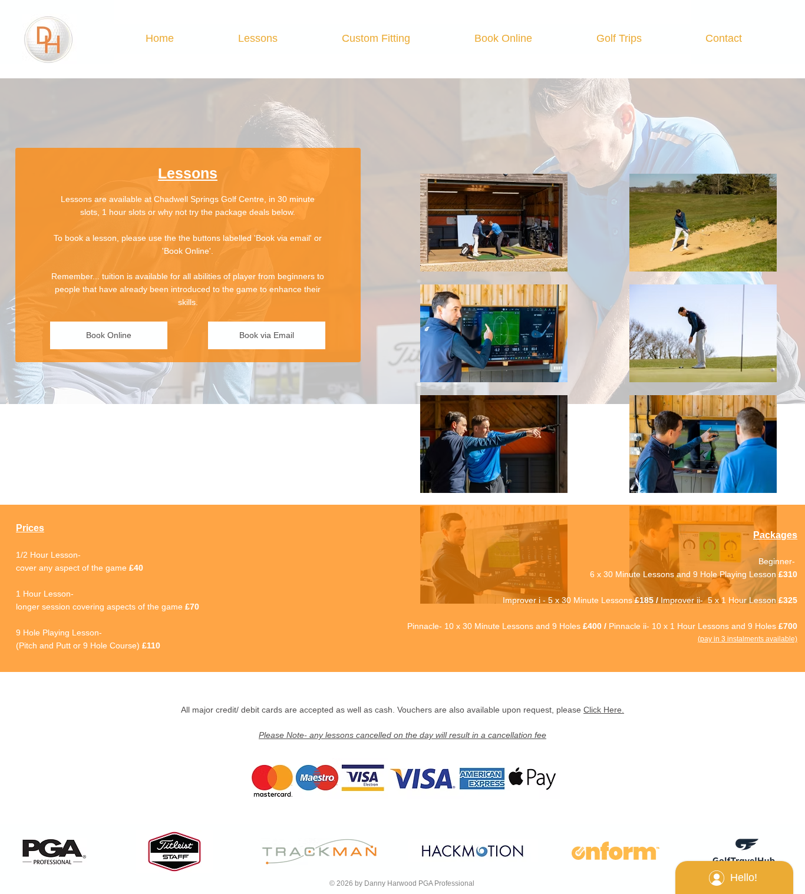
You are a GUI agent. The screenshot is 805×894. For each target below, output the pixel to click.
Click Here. (603, 709)
